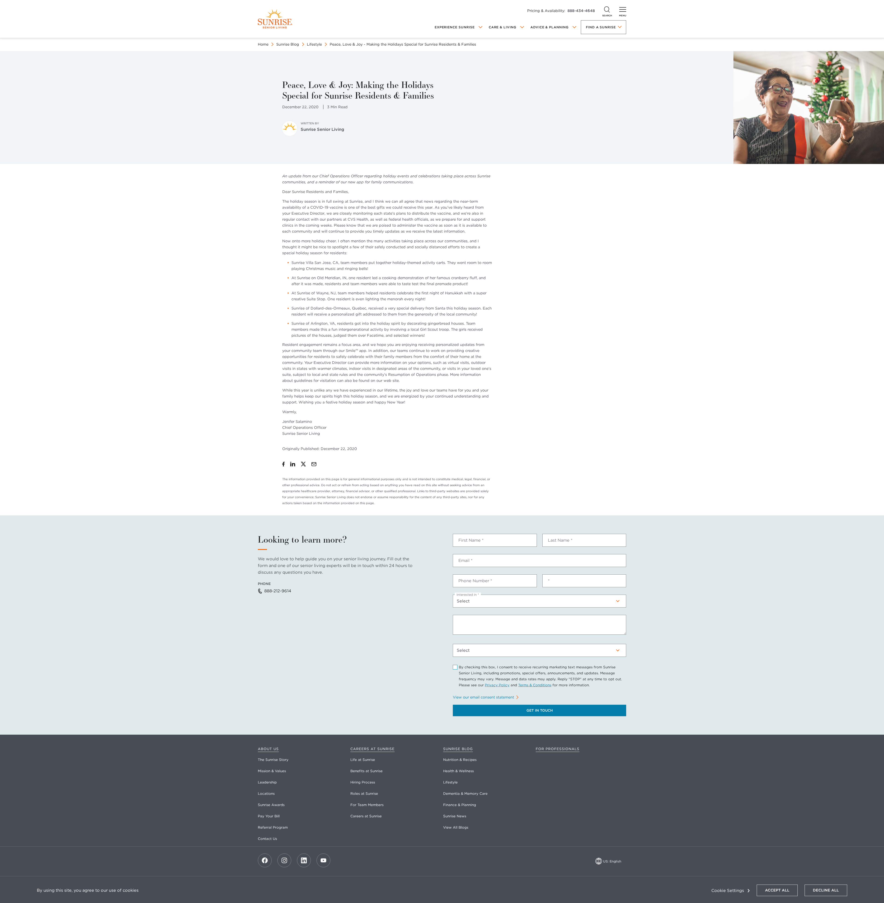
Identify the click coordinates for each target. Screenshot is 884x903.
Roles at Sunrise (364, 794)
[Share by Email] (313, 464)
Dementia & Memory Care (465, 794)
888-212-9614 (277, 590)
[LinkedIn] (304, 860)
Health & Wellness (458, 771)
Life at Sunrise (362, 760)
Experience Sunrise (455, 27)
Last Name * (560, 540)
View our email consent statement (483, 697)
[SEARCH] (607, 9)
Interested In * (468, 594)
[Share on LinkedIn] (292, 464)
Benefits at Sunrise (366, 771)
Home (263, 44)
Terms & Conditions (534, 685)
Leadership (267, 782)
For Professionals (557, 749)
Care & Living (502, 27)
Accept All (777, 890)
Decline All (826, 890)
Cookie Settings (727, 890)
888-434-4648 (581, 11)
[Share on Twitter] (303, 464)
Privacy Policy (497, 685)
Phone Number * (475, 581)
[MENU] (622, 9)
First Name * (471, 540)
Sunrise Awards (271, 805)
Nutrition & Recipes (460, 760)
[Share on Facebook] (283, 464)
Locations (266, 794)
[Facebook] (265, 860)
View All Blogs (455, 827)
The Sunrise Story (273, 760)
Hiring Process (362, 782)
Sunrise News (454, 816)
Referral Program (273, 827)
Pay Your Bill (269, 816)
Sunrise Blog (287, 44)
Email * (465, 560)
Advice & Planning (549, 27)
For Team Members (367, 805)
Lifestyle (314, 44)
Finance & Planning (459, 805)
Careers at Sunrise (372, 749)
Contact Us (267, 839)
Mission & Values (272, 771)
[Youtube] (323, 860)
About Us (268, 749)
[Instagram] (284, 860)
